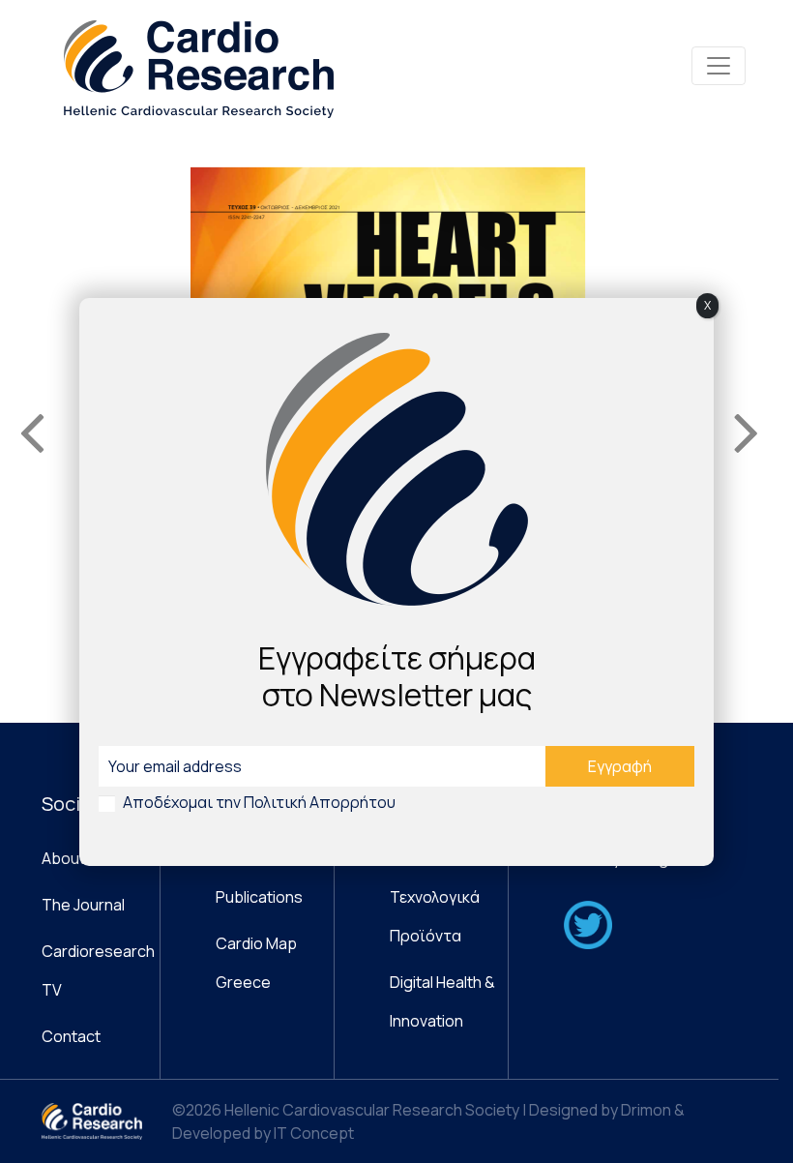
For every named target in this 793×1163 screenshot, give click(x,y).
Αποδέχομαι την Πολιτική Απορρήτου (259, 802)
